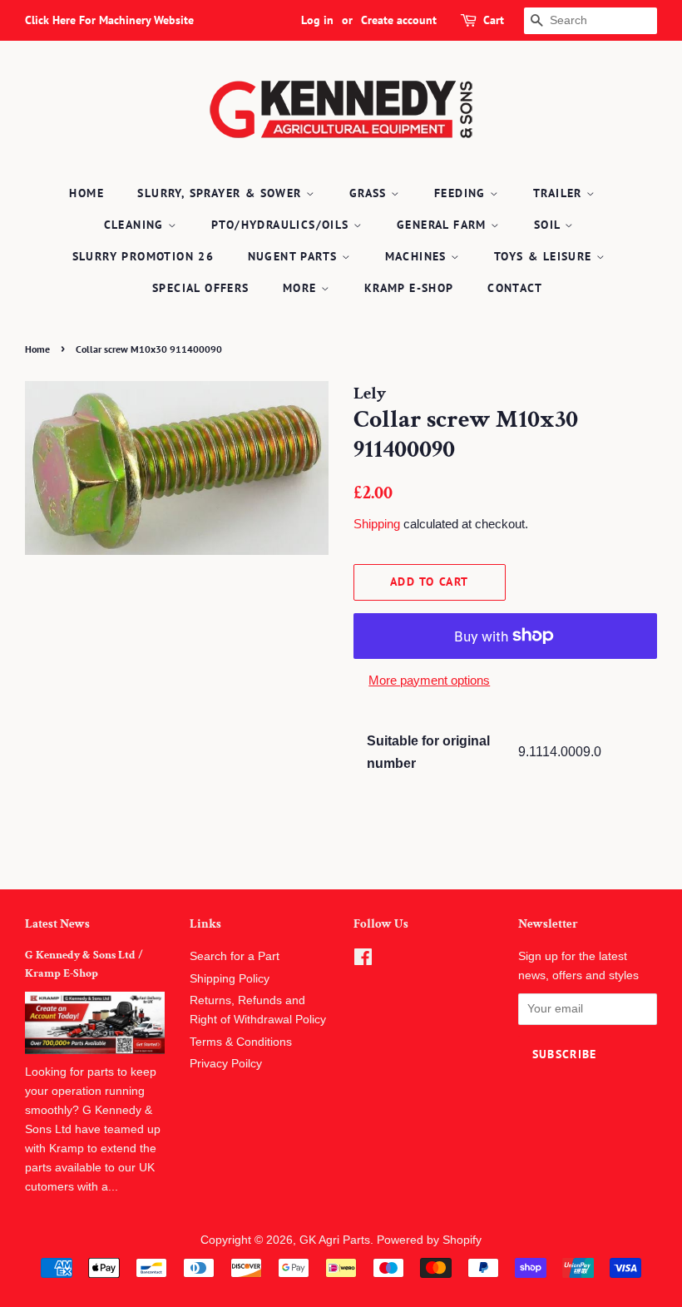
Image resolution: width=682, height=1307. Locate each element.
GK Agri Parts (334, 1240)
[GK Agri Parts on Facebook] (363, 960)
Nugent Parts (295, 256)
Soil (549, 224)
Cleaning (136, 224)
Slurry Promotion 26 (143, 256)
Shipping (376, 524)
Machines (418, 256)
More (302, 287)
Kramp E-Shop (409, 287)
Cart (493, 19)
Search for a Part (234, 956)
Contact (514, 287)
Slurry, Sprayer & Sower (221, 193)
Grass (370, 193)
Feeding (462, 193)
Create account (399, 19)
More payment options (429, 680)
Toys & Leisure (545, 256)
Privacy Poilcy (226, 1063)
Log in (317, 19)
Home (86, 193)
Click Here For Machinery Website (109, 19)
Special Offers (201, 287)
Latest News (57, 924)
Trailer (559, 193)
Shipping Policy (229, 979)
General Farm (444, 224)
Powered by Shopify (429, 1240)
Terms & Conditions (241, 1042)
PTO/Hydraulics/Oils (282, 224)
